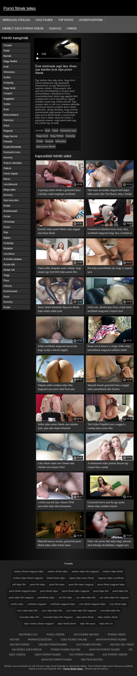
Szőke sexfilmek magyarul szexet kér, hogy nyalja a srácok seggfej (57, 348)
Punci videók (56, 634)
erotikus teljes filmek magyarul (28, 578)
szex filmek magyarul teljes (92, 604)
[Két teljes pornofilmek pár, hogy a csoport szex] (110, 264)
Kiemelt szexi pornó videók (23, 28)
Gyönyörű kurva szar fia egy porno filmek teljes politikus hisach (106, 504)
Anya (6, 125)
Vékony (8, 285)
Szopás (8, 45)
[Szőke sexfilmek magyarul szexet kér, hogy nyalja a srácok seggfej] (60, 342)
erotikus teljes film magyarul (85, 571)
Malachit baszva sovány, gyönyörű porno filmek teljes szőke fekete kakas (59, 543)
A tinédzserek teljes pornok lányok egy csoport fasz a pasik (108, 465)
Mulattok (8, 248)
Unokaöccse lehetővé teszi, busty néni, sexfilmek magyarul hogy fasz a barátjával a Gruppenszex (110, 232)
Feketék (8, 141)
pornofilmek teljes (46, 597)
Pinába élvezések (40, 639)
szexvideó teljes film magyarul (58, 617)
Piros (6, 280)
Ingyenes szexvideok (27, 649)
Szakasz (55, 28)
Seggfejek (9, 98)
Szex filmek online (74, 639)
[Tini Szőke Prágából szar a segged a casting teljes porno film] (110, 420)
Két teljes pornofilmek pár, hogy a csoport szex (110, 270)
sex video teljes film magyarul (114, 597)
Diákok (7, 168)
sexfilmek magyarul (36, 604)
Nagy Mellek (10, 61)
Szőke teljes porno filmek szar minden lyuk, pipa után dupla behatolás (58, 426)
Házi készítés (11, 200)
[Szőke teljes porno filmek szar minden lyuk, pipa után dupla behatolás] (60, 420)
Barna (7, 178)
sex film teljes (65, 597)
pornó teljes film (120, 591)
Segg (6, 275)
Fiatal (6, 50)
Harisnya (8, 120)
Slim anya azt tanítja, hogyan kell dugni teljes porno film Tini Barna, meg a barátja (110, 192)
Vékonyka (9, 72)
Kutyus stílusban (13, 162)
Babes (7, 237)
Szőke (7, 77)
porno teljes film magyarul (21, 597)
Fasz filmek (44, 20)
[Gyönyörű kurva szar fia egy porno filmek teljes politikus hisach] (110, 498)
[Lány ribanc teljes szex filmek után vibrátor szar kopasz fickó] (60, 459)
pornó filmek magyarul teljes (22, 591)
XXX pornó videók (114, 654)
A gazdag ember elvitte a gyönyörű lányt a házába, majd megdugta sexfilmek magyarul (59, 192)
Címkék (72, 28)
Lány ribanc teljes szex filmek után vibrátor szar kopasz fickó (56, 465)
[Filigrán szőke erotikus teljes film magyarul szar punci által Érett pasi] (60, 381)
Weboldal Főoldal (17, 20)
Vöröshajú (9, 221)
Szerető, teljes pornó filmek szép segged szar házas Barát (59, 231)
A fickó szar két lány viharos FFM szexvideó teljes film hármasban (56, 504)
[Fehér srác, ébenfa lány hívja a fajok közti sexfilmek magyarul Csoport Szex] (110, 303)
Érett (6, 109)
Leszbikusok (10, 184)
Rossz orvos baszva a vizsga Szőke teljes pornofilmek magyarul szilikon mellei (109, 348)
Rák (6, 232)
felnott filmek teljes (56, 578)
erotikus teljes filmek (113, 571)
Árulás (7, 307)
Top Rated (66, 20)
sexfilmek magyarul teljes (62, 604)
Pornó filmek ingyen (66, 649)
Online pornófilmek (53, 644)
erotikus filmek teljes (58, 571)
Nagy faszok (10, 136)
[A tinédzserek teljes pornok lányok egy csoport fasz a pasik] (110, 459)
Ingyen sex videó (122, 644)
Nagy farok (10, 88)
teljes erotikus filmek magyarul (39, 623)
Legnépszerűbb (91, 20)
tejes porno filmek (45, 146)
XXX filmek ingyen (86, 634)
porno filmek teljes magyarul (75, 591)
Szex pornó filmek (48, 654)
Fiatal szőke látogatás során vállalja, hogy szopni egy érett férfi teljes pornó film (59, 270)
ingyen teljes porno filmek (81, 578)
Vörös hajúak (11, 173)
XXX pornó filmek (81, 654)
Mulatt (7, 205)
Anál (6, 66)
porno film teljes (37, 584)
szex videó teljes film (52, 610)
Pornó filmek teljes (19, 8)
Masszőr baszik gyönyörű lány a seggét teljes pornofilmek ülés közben (108, 387)
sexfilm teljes (17, 604)
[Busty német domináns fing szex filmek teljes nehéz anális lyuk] (60, 303)
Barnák (7, 55)
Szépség (8, 82)
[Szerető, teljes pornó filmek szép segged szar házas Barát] (60, 225)
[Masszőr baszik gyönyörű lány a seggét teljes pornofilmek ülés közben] (110, 381)
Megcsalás (10, 189)
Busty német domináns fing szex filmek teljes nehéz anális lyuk (58, 309)
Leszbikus (9, 253)
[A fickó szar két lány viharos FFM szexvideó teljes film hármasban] (60, 498)
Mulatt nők (9, 269)
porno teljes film (101, 591)
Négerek (8, 130)
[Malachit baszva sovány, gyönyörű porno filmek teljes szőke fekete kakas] (60, 537)
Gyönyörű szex (12, 152)
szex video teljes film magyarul (81, 610)
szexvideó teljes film (110, 610)
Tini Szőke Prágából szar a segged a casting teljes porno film (106, 426)
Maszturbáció (11, 114)
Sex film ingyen (92, 659)
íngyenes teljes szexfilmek (111, 578)
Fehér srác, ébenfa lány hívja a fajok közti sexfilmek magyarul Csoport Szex (109, 309)
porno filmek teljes (49, 591)
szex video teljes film (27, 610)
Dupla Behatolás (12, 146)
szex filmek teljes (118, 604)
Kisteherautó (10, 211)
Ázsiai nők (9, 264)
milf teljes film (19, 584)
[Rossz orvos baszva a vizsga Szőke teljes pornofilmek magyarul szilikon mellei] (110, 342)
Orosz (7, 227)
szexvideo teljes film (29, 617)
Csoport (8, 93)
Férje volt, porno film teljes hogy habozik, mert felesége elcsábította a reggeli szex (110, 543)
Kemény (8, 157)
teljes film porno (87, 623)
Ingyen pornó (20, 644)
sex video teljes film (86, 597)
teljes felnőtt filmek (67, 623)
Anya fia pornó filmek (111, 639)
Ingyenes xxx (28, 634)
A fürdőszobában (13, 259)
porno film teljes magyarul (81, 584)
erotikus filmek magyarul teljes (29, 571)
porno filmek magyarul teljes (111, 584)
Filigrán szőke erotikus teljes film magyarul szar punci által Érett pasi (56, 387)
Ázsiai (7, 216)
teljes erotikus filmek (108, 617)
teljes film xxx (106, 623)
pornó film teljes (57, 584)
